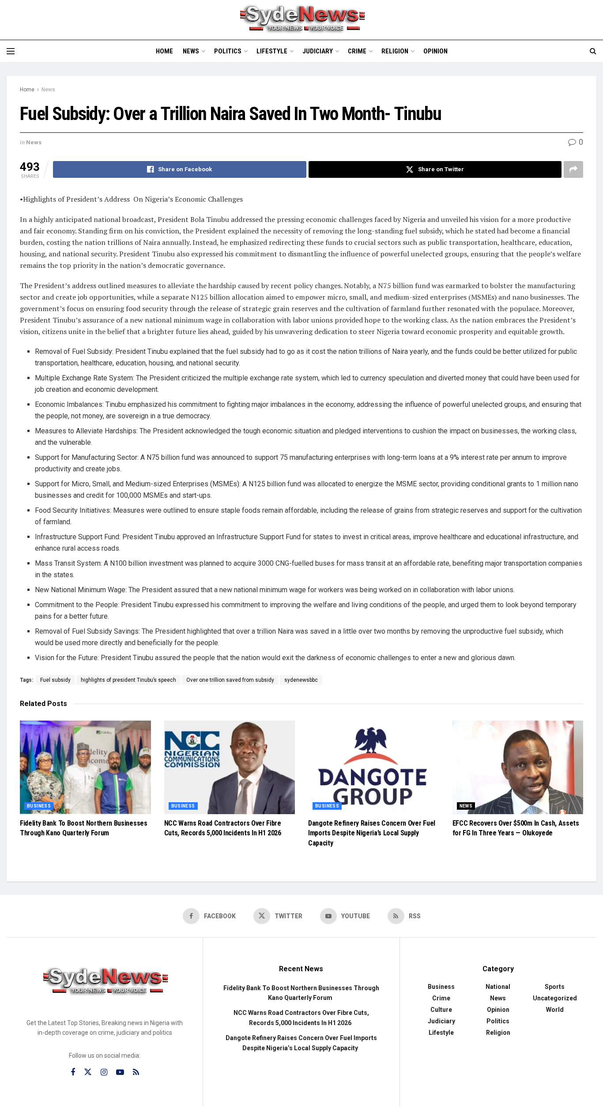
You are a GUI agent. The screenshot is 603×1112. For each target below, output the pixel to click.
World (555, 1009)
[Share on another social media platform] (573, 169)
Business (39, 806)
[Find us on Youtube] (120, 1072)
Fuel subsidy (55, 680)
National (498, 986)
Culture (441, 1009)
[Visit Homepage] (301, 20)
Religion (394, 51)
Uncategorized (555, 998)
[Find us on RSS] (136, 1072)
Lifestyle (271, 51)
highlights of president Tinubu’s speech (128, 680)
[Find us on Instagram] (104, 1072)
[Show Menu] (11, 51)
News (191, 51)
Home (164, 51)
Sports (555, 986)
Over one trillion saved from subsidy (230, 680)
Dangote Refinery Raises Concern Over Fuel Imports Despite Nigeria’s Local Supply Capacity (371, 833)
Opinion (435, 51)
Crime (357, 51)
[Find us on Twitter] (88, 1072)
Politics (227, 51)
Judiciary (317, 51)
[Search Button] (593, 51)
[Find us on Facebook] (73, 1072)
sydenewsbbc (301, 680)
